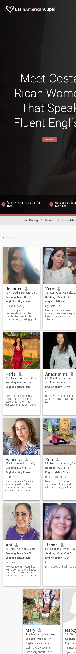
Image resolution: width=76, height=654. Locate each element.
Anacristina (56, 374)
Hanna (51, 544)
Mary (30, 630)
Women (50, 220)
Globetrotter (12, 476)
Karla (10, 374)
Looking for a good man (38, 647)
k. (6, 391)
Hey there (10, 562)
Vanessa (13, 459)
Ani (8, 544)
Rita (49, 459)
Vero (49, 288)
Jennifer (13, 288)
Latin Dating (30, 220)
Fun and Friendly (14, 306)
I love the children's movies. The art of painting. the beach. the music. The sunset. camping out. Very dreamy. (20, 400)
